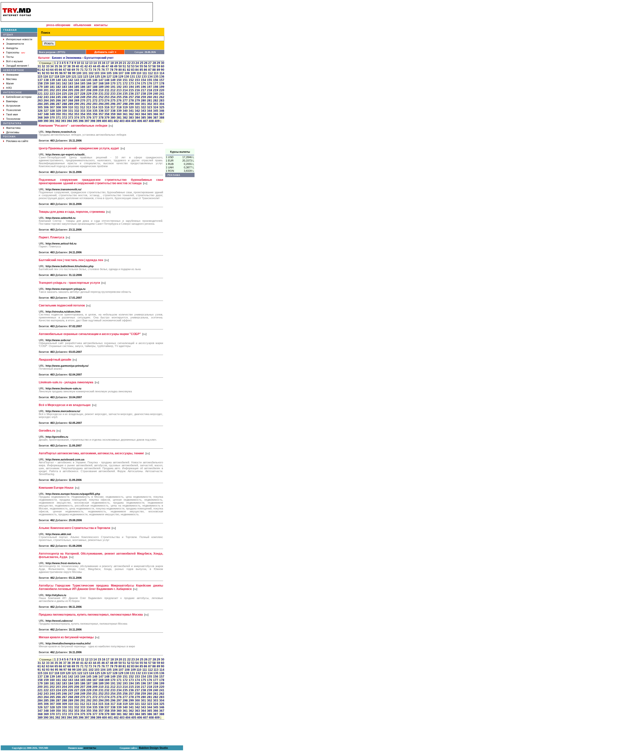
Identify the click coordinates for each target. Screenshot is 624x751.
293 (95, 104)
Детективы (12, 132)
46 (103, 66)
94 (52, 73)
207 (82, 90)
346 (161, 110)
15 (99, 63)
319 (125, 107)
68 (69, 69)
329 (58, 110)
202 (52, 90)
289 (70, 104)
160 (52, 83)
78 (111, 69)
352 (70, 114)
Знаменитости (15, 43)
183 (64, 87)
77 (107, 69)
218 (149, 90)
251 (95, 97)
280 (143, 100)
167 (95, 83)
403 (122, 121)
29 (158, 63)
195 (137, 87)
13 (91, 63)
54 (137, 66)
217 (143, 90)
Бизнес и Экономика (66, 58)
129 (120, 76)
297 (119, 104)
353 (76, 114)
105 (109, 73)
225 (64, 93)
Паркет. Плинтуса (51, 237)
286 (52, 104)
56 (145, 66)
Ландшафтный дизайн (55, 359)
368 (40, 117)
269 (76, 100)
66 (60, 69)
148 (106, 80)
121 (74, 76)
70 (77, 69)
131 (132, 76)
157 (161, 80)
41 (82, 66)
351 (64, 114)
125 (97, 76)
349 (52, 114)
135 (155, 76)
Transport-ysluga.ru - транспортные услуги (69, 282)
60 (162, 66)
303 (155, 104)
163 (70, 83)
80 (120, 69)
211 (107, 90)
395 (75, 121)
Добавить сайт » (105, 52)
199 (161, 87)
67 (65, 69)
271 (88, 100)
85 (141, 69)
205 (70, 90)
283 (161, 100)
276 (119, 100)
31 (39, 66)
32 (43, 66)
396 (81, 121)
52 (128, 66)
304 (161, 104)
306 (46, 107)
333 (82, 110)
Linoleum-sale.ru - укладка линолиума (66, 382)
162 (64, 83)
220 (161, 90)
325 (161, 107)
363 (137, 114)
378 (101, 117)
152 (131, 80)
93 (47, 73)
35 (56, 66)
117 (51, 76)
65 (56, 69)
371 (58, 117)
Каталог (44, 58)
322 (143, 107)
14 (95, 63)
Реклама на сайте (17, 141)
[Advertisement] (180, 75)
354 (82, 114)
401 (110, 121)
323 (149, 107)
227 (76, 93)
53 (133, 66)
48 (111, 66)
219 (155, 90)
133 (144, 76)
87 (150, 69)
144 (82, 80)
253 (106, 97)
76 (103, 69)
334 (88, 110)
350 (58, 114)
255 (119, 97)
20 (120, 63)
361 (125, 114)
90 (162, 69)
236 (131, 93)
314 (94, 107)
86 (145, 69)
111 (144, 73)
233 (113, 93)
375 (82, 117)
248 (76, 97)
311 (76, 107)
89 (158, 69)
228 (82, 93)
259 (143, 97)
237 (137, 93)
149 (113, 80)
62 (43, 69)
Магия (10, 83)
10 (78, 63)
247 (70, 97)
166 (88, 83)
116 (45, 76)
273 (101, 100)
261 (155, 97)
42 (86, 66)
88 (154, 69)
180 (46, 87)
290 (76, 104)
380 (113, 117)
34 (52, 66)
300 (137, 104)
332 (76, 110)
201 (46, 90)
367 (161, 114)
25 (141, 63)
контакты (100, 25)
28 (154, 63)
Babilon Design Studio (153, 747)
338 (113, 110)
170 (113, 83)
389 (40, 121)
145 (88, 80)
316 (106, 107)
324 (155, 107)
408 (151, 121)
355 (88, 114)
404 (127, 121)
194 (131, 87)
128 (114, 76)
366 (155, 114)
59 (158, 66)
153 (137, 80)
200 (40, 90)
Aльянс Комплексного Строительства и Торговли (74, 528)
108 (127, 73)
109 (133, 73)
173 (131, 83)
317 (113, 107)
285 (46, 104)
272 (95, 100)
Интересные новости (19, 39)
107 (121, 73)
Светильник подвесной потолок (62, 305)
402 (116, 121)
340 (125, 110)
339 (119, 110)
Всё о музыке (14, 61)
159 (46, 83)
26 (145, 63)
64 (52, 69)
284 (40, 104)
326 (40, 110)
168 (101, 83)
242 (40, 97)
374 (76, 117)
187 (88, 87)
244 (52, 97)
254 (113, 97)
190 (106, 87)
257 (131, 97)
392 (57, 121)
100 (78, 73)
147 (101, 80)
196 (143, 87)
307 (52, 107)
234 (119, 93)
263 (40, 100)
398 (92, 121)
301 (143, 104)
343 (143, 110)
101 (85, 73)
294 (101, 104)
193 (125, 87)
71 (82, 69)
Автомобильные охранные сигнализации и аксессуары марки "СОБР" (90, 334)
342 (137, 110)
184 (70, 87)
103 (96, 73)
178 (161, 83)
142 (70, 80)
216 (137, 90)
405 (133, 121)
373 (70, 117)
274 (106, 100)
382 (125, 117)
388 (161, 117)
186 (82, 87)
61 (39, 69)
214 (125, 90)
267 (64, 100)
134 (150, 76)
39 (73, 66)
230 (95, 93)
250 (88, 97)
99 (74, 73)
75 (98, 69)
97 (65, 73)
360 (119, 114)
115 (40, 76)
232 (106, 93)
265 (52, 100)
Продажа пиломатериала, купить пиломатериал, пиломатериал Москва (91, 614)
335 (95, 110)
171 (119, 83)
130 (126, 76)
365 (149, 114)
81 (124, 69)
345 (155, 110)
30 (162, 63)
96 (61, 73)
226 (70, 93)
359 (113, 114)
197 (149, 87)
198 (155, 87)
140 (58, 80)
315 (100, 107)
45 (98, 66)
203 (58, 90)
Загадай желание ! (17, 65)
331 (70, 110)
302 (149, 104)
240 (155, 93)
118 (56, 76)
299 (131, 104)
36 (60, 66)
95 (56, 73)
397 (86, 121)
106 (115, 73)
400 (104, 121)
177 (155, 83)
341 (131, 110)
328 (52, 110)
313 (88, 107)
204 (64, 90)
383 (131, 117)
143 (76, 80)
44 (94, 66)
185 (76, 87)
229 (88, 93)
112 (150, 73)
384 (137, 117)
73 (90, 69)
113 (156, 73)
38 (69, 66)
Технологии (13, 118)
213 (119, 90)
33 (47, 66)
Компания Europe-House (56, 487)
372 (64, 117)
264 (46, 100)
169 (106, 83)
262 (161, 97)
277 (125, 100)
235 (125, 93)
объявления (82, 25)
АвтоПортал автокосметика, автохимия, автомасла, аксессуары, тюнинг (91, 453)
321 (137, 107)
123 (85, 76)
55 (141, 66)
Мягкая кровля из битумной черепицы (66, 637)
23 (133, 63)
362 (131, 114)
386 (149, 117)
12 (86, 63)
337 (106, 110)
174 (137, 83)
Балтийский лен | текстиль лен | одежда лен (71, 260)
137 (40, 80)
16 (103, 63)
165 (82, 83)
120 (68, 76)
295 (106, 104)
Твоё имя (12, 114)
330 (64, 110)
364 (143, 114)
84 (137, 69)
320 (131, 107)
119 (62, 76)
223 (52, 93)
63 (47, 69)
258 (137, 97)
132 (138, 76)
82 (128, 69)
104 (103, 73)
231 (101, 93)
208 (88, 90)
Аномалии (12, 74)
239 (149, 93)
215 (131, 90)
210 (101, 90)
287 (58, 104)
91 (39, 73)
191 (113, 87)
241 (161, 93)
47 (107, 66)
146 (95, 80)
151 (125, 80)
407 (145, 121)
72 (86, 69)
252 (101, 97)
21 (124, 63)
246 (64, 97)
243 (46, 97)
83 (133, 69)
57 (150, 66)
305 (40, 107)
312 (82, 107)
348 (46, 114)
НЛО (9, 87)
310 (70, 107)
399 (98, 121)
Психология (13, 110)
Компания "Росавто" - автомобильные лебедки (73, 125)
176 (149, 83)
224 (58, 93)
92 (43, 73)
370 (52, 117)
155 (149, 80)
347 (40, 114)
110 (138, 73)
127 (109, 76)
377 (95, 117)
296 (113, 104)
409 (157, 121)
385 (143, 117)
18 (112, 63)
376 (88, 117)
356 (95, 114)
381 (119, 117)
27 (150, 63)
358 (106, 114)
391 (51, 121)
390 (46, 121)
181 (52, 87)
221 (40, 93)
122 (79, 76)
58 (154, 66)
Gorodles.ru (47, 430)
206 (76, 90)
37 (65, 66)
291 (82, 104)
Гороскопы (12, 52)
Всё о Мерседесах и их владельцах (65, 405)
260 (149, 97)
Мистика (11, 79)
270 (82, 100)
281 (149, 100)
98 (69, 73)
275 (113, 100)
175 (143, 83)
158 (40, 83)
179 (40, 87)
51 (124, 66)
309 (64, 107)
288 (64, 104)
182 (58, 87)
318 (119, 107)
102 (91, 73)
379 (106, 117)
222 (46, 93)
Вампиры (12, 101)
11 (82, 63)
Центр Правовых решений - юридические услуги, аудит (79, 148)
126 (103, 76)
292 (88, 104)
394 (69, 121)
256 (125, 97)
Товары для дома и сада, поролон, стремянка (72, 211)
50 (120, 66)
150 (119, 80)
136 (161, 76)
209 (95, 90)
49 (115, 66)
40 (77, 66)
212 (113, 90)
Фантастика (13, 127)
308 (58, 107)
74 (94, 69)
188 (95, 87)
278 (131, 100)
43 (90, 66)
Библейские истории (18, 96)
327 (46, 110)
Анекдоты (12, 48)
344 (149, 110)
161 (58, 83)
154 (143, 80)
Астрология (13, 105)
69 (73, 69)
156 (155, 80)
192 (119, 87)
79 (115, 69)
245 (58, 97)
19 (116, 63)
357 (101, 114)
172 (125, 83)
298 (125, 104)
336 (101, 110)
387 (155, 117)
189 (101, 87)
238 (143, 93)
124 (91, 76)
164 (76, 83)
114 (161, 73)
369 (46, 117)
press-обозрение (58, 25)
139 (52, 80)
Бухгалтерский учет (99, 58)
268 (70, 100)
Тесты (10, 56)
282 (155, 100)
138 (46, 80)
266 (58, 100)
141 (64, 80)
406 (139, 121)
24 (137, 63)
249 (82, 97)
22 (129, 63)
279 (137, 100)
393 (63, 121)
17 (107, 63)
